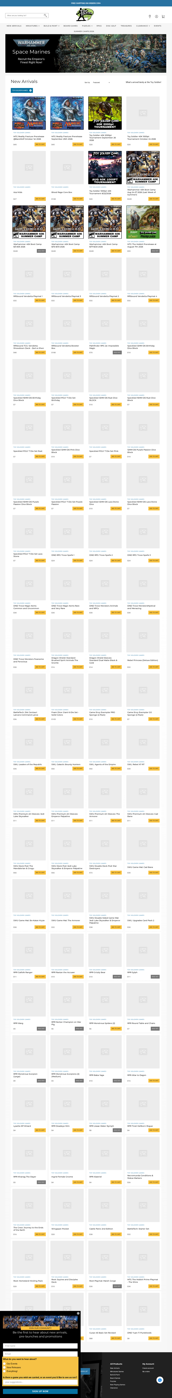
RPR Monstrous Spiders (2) (102, 1023)
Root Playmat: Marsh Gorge (102, 1281)
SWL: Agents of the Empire (102, 764)
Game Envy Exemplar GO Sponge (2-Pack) (139, 713)
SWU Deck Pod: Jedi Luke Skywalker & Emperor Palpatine (66, 867)
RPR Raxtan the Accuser (63, 972)
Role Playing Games (117, 1385)
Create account (148, 1368)
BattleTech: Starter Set (138, 1229)
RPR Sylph (132, 972)
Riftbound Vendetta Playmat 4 (142, 296)
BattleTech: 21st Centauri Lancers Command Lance (25, 713)
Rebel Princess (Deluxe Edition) (142, 660)
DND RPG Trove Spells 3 (139, 555)
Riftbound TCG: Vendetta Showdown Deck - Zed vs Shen (28, 347)
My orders (146, 1372)
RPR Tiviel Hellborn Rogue (140, 1126)
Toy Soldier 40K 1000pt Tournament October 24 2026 (141, 137)
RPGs (99, 26)
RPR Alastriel (95, 1177)
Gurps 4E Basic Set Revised (102, 1333)
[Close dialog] (78, 1313)
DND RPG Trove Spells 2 (101, 555)
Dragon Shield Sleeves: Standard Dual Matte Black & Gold (103, 660)
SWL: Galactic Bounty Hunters (65, 764)
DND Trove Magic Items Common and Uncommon (26, 607)
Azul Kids (17, 192)
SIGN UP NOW (40, 1391)
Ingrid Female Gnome (62, 1177)
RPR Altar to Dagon (136, 1075)
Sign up (84, 1371)
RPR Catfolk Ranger (23, 972)
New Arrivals (14, 26)
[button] (159, 1380)
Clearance (142, 26)
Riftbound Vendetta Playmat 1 (27, 296)
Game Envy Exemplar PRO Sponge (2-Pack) (102, 713)
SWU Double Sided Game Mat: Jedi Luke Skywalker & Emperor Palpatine (104, 920)
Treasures (126, 26)
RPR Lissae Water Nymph (101, 1126)
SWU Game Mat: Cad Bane (140, 867)
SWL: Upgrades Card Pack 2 (140, 920)
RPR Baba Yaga (96, 1075)
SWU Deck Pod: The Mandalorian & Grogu (23, 867)
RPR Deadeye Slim (60, 1126)
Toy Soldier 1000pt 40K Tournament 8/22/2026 (100, 192)
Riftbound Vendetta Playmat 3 (66, 296)
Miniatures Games (117, 1372)
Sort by (87, 82)
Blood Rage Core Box (61, 192)
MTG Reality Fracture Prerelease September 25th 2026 (66, 137)
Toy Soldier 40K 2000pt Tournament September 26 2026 (102, 137)
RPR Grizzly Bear (97, 972)
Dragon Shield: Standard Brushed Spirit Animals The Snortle (64, 660)
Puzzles (86, 26)
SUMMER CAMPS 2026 (84, 31)
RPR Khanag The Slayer (24, 1177)
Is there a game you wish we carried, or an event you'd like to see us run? (40, 1377)
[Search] (45, 15)
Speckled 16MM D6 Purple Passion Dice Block (26, 503)
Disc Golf (111, 26)
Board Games (70, 26)
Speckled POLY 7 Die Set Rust (27, 451)
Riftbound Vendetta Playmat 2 (104, 296)
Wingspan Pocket (60, 1229)
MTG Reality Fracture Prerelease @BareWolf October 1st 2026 (28, 137)
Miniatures (32, 26)
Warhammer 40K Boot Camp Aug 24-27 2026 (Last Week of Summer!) (141, 192)
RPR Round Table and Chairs (141, 1023)
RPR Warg (18, 1023)
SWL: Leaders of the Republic (27, 764)
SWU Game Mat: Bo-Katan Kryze (29, 920)
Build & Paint (51, 26)
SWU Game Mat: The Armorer (65, 920)
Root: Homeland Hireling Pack (28, 1281)
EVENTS (157, 26)
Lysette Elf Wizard (22, 1126)
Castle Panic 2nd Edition (101, 1229)
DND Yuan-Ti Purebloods (139, 1333)
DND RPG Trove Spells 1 (62, 555)
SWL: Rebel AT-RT (135, 764)
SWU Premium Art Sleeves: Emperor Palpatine (64, 815)
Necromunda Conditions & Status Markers (140, 1176)
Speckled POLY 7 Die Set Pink (103, 451)
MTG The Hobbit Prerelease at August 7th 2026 (141, 245)
